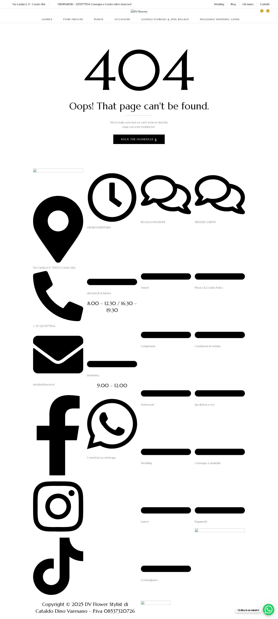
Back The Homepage (138, 139)
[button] (266, 13)
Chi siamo (247, 4)
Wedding (219, 4)
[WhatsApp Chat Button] (268, 609)
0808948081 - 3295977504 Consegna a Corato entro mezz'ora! (94, 4)
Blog (233, 4)
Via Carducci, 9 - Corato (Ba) (28, 4)
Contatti (264, 4)
